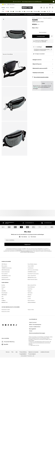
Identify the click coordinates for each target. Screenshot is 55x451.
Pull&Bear (4, 300)
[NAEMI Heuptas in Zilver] (14, 104)
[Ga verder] (49, 11)
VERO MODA (4, 294)
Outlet (5, 4)
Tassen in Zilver (31, 309)
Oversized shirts (5, 277)
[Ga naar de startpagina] (9, 319)
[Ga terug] (4, 19)
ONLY (3, 298)
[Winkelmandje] (52, 7)
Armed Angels (4, 292)
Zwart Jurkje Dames (32, 275)
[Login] (44, 7)
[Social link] (3, 325)
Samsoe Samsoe (31, 300)
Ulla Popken (30, 292)
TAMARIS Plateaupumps (7, 267)
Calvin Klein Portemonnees (33, 273)
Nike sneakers (4, 265)
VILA (2, 288)
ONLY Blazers (4, 264)
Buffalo (29, 296)
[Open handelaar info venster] (46, 40)
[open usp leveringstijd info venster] (51, 49)
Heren (7, 7)
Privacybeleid (18, 249)
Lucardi (29, 298)
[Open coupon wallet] (41, 7)
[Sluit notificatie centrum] (47, 7)
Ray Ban (3, 285)
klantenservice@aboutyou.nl (27, 251)
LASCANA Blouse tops (6, 275)
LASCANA (4, 290)
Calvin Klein (30, 288)
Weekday (30, 294)
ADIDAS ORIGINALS (32, 302)
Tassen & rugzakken (47, 18)
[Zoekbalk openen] (52, 11)
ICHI (2, 296)
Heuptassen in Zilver (6, 309)
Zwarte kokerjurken (6, 271)
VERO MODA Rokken (6, 269)
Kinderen (12, 7)
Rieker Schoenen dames (32, 279)
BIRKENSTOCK (5, 302)
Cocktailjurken (30, 267)
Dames (3, 7)
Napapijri (29, 290)
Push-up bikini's (5, 273)
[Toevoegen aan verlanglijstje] (51, 36)
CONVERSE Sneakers (32, 271)
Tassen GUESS (31, 265)
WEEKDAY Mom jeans (32, 277)
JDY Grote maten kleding (33, 269)
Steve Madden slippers (32, 264)
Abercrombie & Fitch (32, 285)
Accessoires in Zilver (6, 311)
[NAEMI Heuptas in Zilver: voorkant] (14, 34)
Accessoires (39, 18)
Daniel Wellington (31, 287)
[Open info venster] (53, 1)
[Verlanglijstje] (50, 7)
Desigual (3, 287)
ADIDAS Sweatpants (6, 279)
